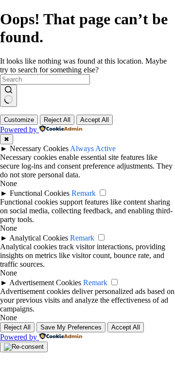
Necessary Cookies (39, 148)
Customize (19, 119)
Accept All (94, 119)
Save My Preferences (71, 327)
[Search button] (8, 96)
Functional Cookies (40, 193)
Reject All (57, 119)
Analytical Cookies (38, 238)
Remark (83, 193)
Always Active (93, 148)
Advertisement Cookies (45, 282)
